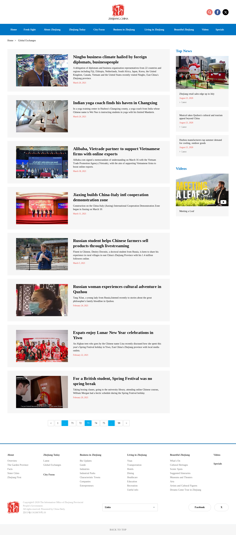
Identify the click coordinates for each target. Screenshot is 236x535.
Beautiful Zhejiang (180, 455)
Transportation (134, 465)
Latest (184, 102)
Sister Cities (13, 473)
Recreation (132, 485)
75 (104, 423)
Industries (84, 469)
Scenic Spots (176, 469)
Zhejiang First (14, 477)
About (10, 455)
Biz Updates (86, 461)
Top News (184, 51)
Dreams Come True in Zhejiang (185, 490)
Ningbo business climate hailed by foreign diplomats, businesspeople (110, 59)
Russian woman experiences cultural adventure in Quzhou (117, 289)
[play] (202, 175)
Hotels (130, 469)
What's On (175, 461)
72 (80, 423)
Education (132, 481)
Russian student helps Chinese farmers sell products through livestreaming (110, 243)
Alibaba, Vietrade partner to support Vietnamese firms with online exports (116, 151)
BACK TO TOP (118, 529)
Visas (129, 461)
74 (96, 423)
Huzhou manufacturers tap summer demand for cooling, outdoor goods (200, 141)
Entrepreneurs (86, 485)
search (209, 12)
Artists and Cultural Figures (183, 485)
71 (72, 423)
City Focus (49, 474)
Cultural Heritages (179, 465)
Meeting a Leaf (186, 211)
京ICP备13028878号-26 (34, 512)
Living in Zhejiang (137, 455)
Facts (9, 469)
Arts (172, 481)
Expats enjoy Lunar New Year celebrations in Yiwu (113, 335)
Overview (12, 461)
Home (10, 40)
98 (119, 423)
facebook (217, 12)
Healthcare (132, 477)
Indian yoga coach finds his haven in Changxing (115, 103)
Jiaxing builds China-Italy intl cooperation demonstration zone (110, 197)
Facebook (200, 507)
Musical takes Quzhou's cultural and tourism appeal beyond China (201, 117)
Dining (130, 473)
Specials (218, 463)
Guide (83, 465)
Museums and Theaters (181, 477)
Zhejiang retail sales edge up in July (196, 94)
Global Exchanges (52, 465)
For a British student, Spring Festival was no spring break (112, 381)
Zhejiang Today (51, 455)
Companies (85, 481)
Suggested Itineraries (180, 473)
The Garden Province (17, 465)
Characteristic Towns (90, 477)
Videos (181, 168)
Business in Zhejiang (90, 455)
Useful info (132, 490)
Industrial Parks (87, 473)
